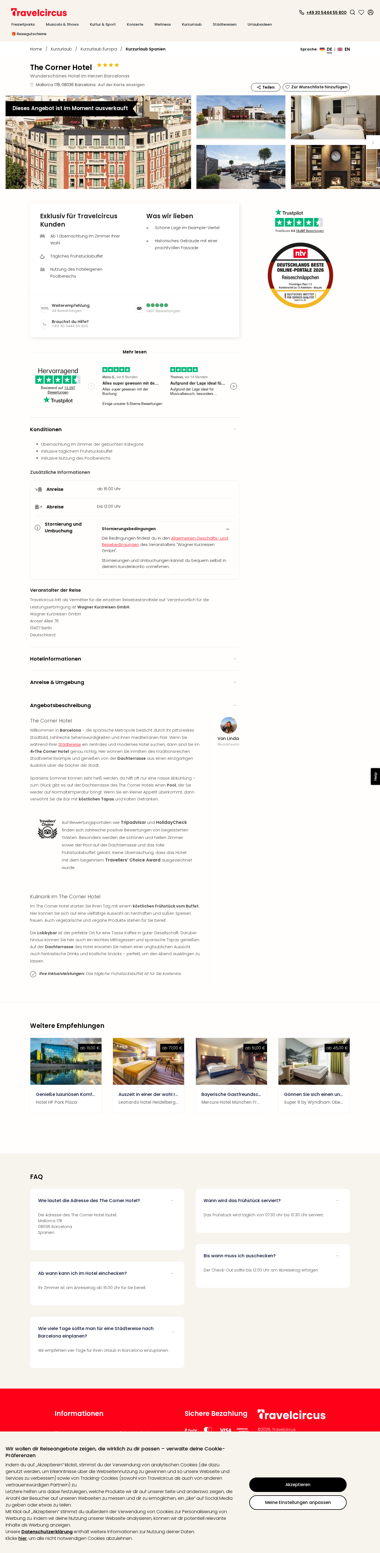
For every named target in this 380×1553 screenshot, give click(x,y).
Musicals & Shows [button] (62, 24)
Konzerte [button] (135, 24)
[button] (352, 12)
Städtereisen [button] (224, 24)
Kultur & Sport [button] (103, 24)
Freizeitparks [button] (23, 24)
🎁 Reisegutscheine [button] (28, 34)
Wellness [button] (162, 24)
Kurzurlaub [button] (192, 24)
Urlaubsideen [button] (260, 24)
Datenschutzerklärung (47, 1531)
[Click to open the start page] (291, 1418)
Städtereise (69, 744)
